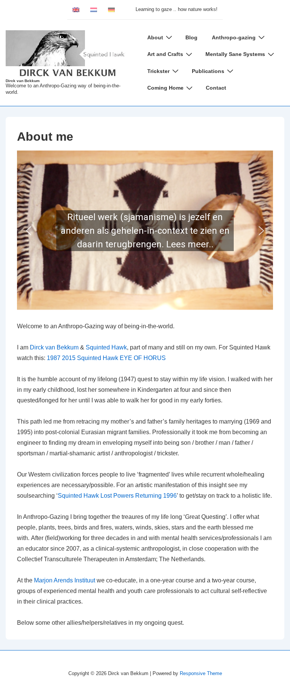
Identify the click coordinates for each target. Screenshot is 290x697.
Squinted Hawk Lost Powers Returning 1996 (117, 495)
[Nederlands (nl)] (93, 9)
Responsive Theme (201, 673)
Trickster (158, 71)
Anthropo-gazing (234, 37)
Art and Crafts (165, 54)
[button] (145, 231)
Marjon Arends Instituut (64, 580)
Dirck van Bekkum (23, 81)
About (155, 37)
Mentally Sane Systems (235, 54)
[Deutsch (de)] (111, 9)
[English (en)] (75, 9)
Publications (208, 71)
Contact (216, 88)
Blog (191, 37)
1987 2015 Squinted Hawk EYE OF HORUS (106, 358)
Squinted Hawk (106, 347)
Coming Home (165, 88)
